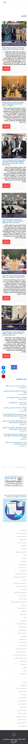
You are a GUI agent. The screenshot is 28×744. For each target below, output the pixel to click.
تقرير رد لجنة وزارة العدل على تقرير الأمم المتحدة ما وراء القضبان (15, 443)
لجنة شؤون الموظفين (21, 723)
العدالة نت (24, 682)
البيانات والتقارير (23, 539)
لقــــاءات (24, 555)
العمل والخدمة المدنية (21, 701)
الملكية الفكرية (23, 636)
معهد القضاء (23, 546)
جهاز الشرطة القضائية (21, 536)
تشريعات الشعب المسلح (21, 649)
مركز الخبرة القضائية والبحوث (20, 592)
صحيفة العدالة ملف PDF (21, 688)
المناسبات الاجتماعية (22, 713)
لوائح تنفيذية (23, 664)
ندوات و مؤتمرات (22, 674)
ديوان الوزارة (23, 561)
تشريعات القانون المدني (21, 652)
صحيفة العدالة (23, 685)
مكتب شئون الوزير (22, 564)
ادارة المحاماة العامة (22, 608)
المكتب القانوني (23, 571)
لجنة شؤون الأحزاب (22, 726)
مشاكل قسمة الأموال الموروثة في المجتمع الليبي (15, 391)
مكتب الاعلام (23, 589)
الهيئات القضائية (22, 599)
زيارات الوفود (23, 549)
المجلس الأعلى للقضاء (21, 533)
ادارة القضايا (23, 605)
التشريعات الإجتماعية (22, 633)
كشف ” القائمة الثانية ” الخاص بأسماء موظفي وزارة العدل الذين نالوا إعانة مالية (14, 421)
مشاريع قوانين (23, 620)
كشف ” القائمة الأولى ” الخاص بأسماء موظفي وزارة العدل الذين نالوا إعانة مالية (14, 428)
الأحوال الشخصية (22, 698)
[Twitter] (3, 372)
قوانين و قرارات (23, 614)
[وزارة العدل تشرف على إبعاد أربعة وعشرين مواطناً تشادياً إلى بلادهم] (14, 33)
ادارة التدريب (23, 580)
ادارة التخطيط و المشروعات (20, 574)
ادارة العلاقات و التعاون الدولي (19, 583)
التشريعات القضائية (22, 627)
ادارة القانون (23, 611)
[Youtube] (3, 376)
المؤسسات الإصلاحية (22, 710)
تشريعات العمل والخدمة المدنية (19, 655)
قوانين (25, 617)
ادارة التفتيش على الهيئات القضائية (18, 602)
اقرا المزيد (6, 68)
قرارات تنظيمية (23, 661)
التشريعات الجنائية (22, 630)
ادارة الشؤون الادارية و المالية (20, 577)
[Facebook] (3, 368)
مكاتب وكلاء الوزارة (22, 567)
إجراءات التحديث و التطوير (21, 552)
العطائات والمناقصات (21, 719)
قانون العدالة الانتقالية (21, 624)
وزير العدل (24, 558)
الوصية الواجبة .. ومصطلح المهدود (17, 402)
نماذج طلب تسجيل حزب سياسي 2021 (16, 386)
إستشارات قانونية (22, 691)
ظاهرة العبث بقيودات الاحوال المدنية (16, 397)
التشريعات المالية (22, 639)
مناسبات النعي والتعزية (21, 716)
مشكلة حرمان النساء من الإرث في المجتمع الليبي (15, 408)
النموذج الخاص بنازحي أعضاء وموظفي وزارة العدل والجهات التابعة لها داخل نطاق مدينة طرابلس (15, 435)
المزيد (14, 367)
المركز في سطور (22, 596)
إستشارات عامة (23, 694)
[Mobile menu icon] (4, 2)
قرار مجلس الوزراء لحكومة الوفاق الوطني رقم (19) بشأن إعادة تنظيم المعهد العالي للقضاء (14, 415)
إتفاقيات (24, 670)
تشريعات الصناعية (22, 645)
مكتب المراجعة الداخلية (21, 586)
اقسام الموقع (23, 530)
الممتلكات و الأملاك (22, 704)
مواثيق (24, 667)
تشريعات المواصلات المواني (20, 658)
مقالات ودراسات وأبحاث (21, 542)
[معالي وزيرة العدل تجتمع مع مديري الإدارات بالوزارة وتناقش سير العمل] (14, 261)
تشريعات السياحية (22, 642)
